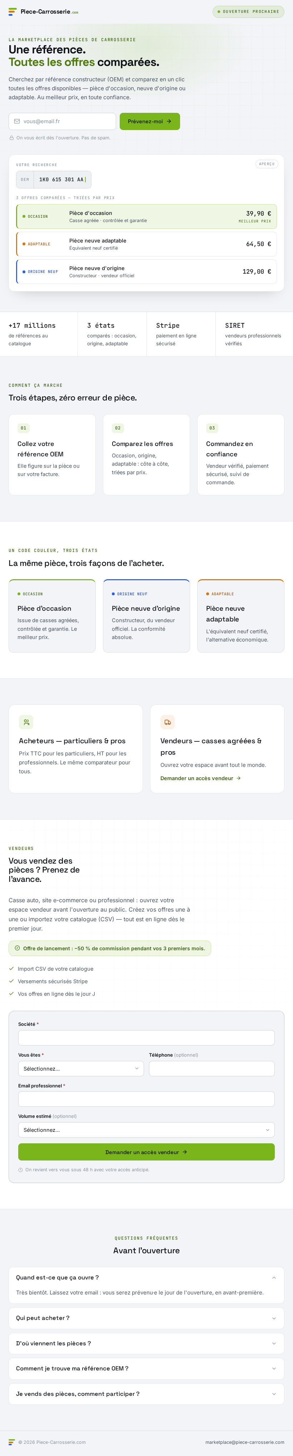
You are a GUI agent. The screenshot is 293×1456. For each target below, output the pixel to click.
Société (28, 1024)
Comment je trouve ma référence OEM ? (72, 1368)
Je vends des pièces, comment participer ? (78, 1394)
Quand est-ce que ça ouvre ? (57, 1277)
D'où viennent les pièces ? (53, 1343)
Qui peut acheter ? (43, 1318)
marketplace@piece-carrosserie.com (244, 1442)
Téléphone (173, 1055)
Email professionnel (41, 1086)
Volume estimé (47, 1116)
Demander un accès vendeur (196, 778)
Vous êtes (31, 1055)
